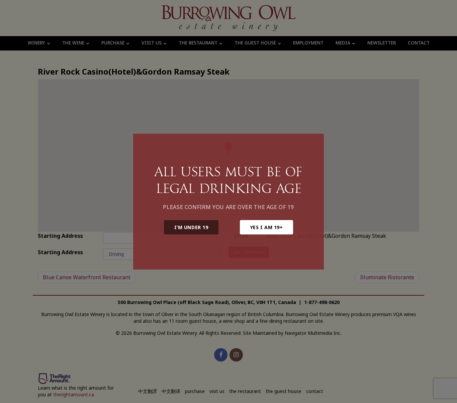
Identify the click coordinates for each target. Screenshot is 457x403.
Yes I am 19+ (266, 227)
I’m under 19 (191, 227)
